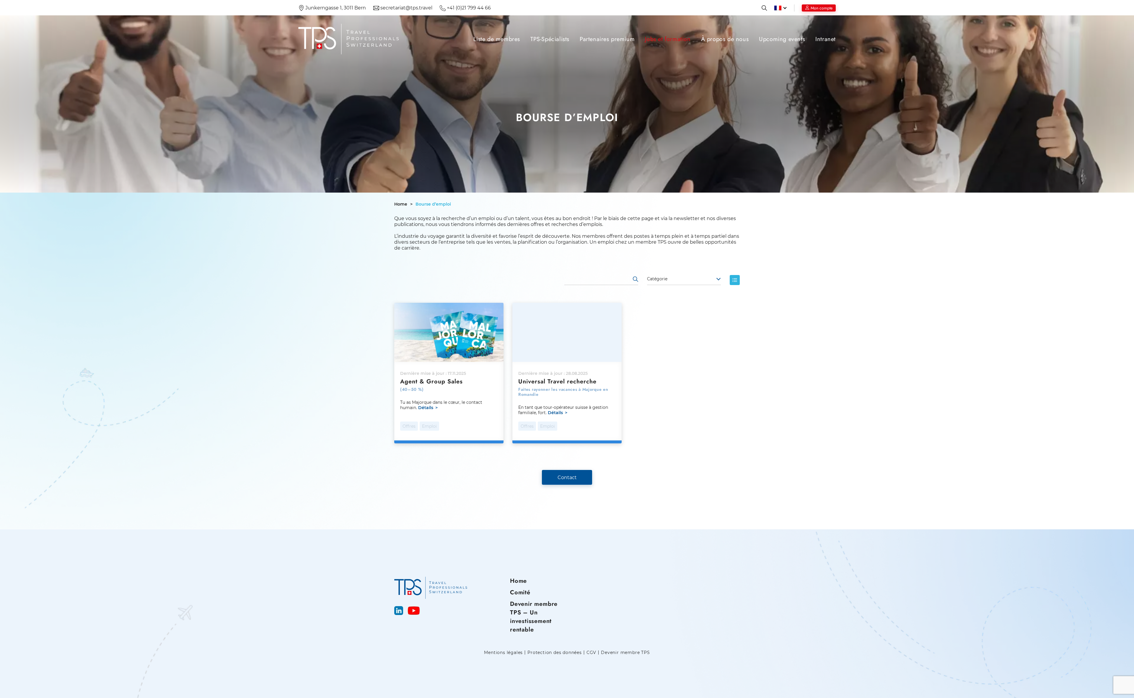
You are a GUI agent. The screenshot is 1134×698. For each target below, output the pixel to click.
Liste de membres (496, 39)
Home (400, 204)
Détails (425, 407)
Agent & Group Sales (431, 381)
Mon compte (821, 8)
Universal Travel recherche (557, 381)
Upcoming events (782, 39)
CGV (591, 652)
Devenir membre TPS (625, 652)
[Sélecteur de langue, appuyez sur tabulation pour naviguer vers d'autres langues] (780, 8)
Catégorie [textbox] (657, 279)
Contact (567, 477)
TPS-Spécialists (549, 39)
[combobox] (684, 279)
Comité (520, 592)
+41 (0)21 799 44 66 (468, 8)
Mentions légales (503, 652)
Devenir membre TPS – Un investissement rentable (534, 617)
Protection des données (554, 652)
